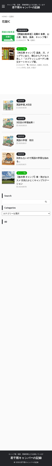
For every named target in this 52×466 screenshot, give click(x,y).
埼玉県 (45, 65)
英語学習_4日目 (24, 104)
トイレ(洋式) (21, 68)
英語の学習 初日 (25, 140)
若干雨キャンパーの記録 (26, 7)
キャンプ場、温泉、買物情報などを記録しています (26, 454)
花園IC (32, 40)
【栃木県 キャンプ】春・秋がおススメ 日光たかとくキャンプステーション (32, 180)
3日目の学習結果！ (25, 122)
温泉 (28, 68)
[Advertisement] (26, 334)
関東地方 (33, 65)
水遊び (33, 68)
